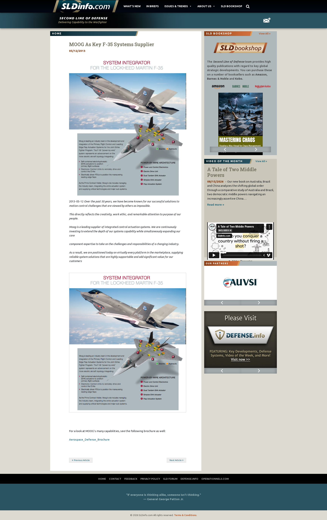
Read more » (215, 204)
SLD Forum (170, 478)
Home (102, 478)
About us (204, 6)
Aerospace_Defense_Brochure (89, 439)
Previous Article (82, 460)
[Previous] (225, 149)
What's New (132, 6)
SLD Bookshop (231, 6)
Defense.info (189, 478)
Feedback (130, 478)
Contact (115, 478)
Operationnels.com (215, 478)
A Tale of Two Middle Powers (231, 172)
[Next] (256, 149)
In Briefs (152, 6)
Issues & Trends (176, 6)
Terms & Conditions (185, 515)
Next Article (176, 460)
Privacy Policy (150, 478)
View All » (264, 33)
